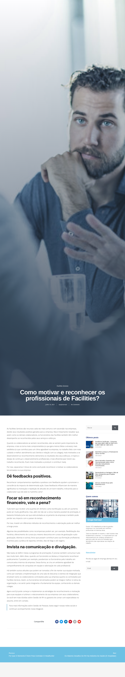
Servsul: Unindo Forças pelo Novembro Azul (104, 483)
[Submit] (114, 568)
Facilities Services (62, 386)
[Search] (115, 427)
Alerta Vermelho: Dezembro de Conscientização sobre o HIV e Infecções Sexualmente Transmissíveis (105, 463)
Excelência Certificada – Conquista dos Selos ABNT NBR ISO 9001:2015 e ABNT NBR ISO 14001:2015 (106, 443)
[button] (57, 621)
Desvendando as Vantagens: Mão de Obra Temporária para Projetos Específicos (106, 474)
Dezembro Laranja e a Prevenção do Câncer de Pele (106, 452)
